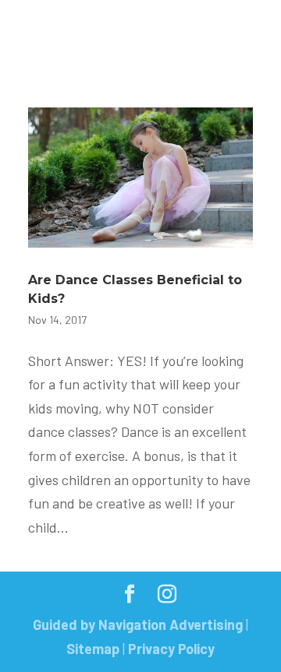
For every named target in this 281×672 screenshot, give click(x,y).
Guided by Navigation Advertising (138, 624)
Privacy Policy (171, 648)
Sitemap (92, 648)
